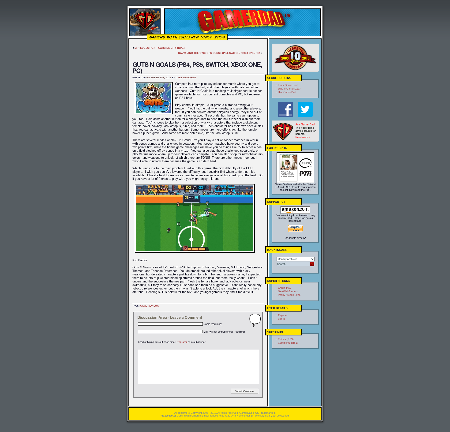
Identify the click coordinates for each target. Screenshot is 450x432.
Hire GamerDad (287, 92)
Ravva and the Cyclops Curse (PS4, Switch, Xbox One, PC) (219, 53)
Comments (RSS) (288, 342)
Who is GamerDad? (289, 88)
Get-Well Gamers (288, 291)
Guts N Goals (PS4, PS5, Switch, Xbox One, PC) (197, 67)
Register (182, 342)
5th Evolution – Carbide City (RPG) (160, 47)
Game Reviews (149, 305)
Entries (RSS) (286, 339)
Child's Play (284, 287)
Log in (281, 318)
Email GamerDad (287, 85)
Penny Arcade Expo (289, 294)
